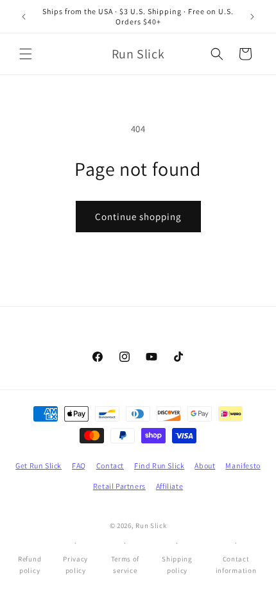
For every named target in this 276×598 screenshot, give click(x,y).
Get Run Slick (38, 465)
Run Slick (150, 525)
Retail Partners (119, 486)
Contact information (236, 565)
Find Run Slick (159, 465)
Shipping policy (177, 565)
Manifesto (242, 465)
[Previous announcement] (24, 17)
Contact (110, 465)
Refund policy (29, 565)
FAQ (79, 465)
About (204, 465)
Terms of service (125, 565)
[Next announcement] (252, 17)
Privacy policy (75, 565)
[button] (26, 54)
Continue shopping (138, 216)
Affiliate (169, 486)
